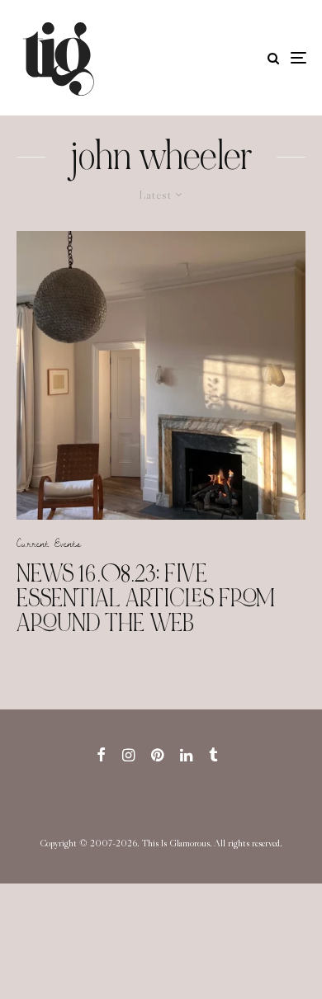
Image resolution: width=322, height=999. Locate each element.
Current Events (49, 543)
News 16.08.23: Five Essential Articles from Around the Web (146, 598)
